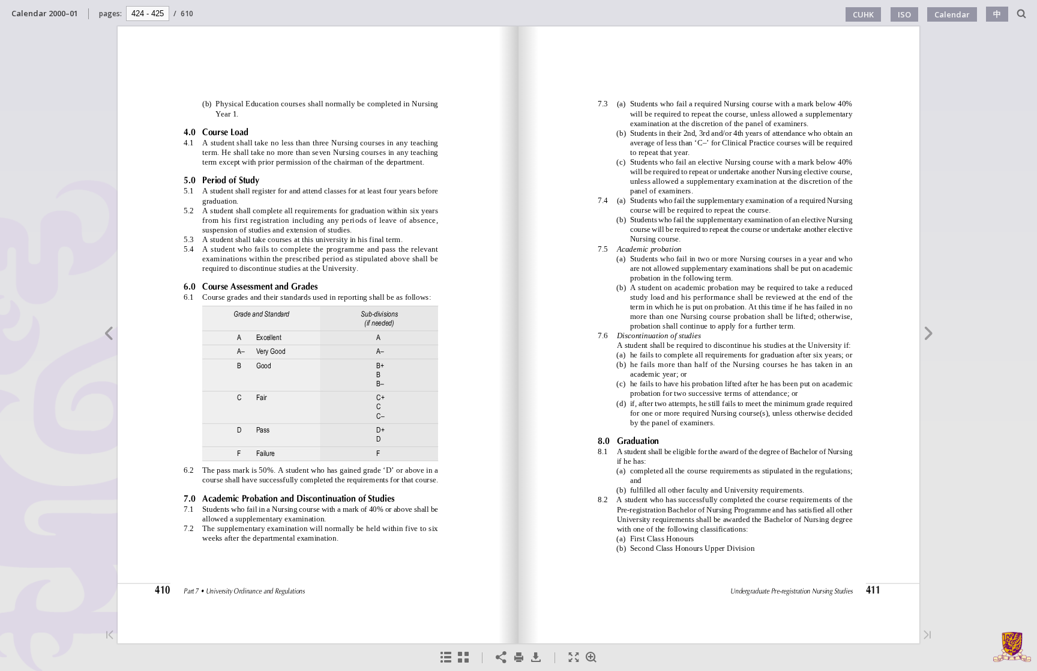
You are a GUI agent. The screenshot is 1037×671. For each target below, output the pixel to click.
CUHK (863, 14)
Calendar (952, 14)
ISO (904, 14)
